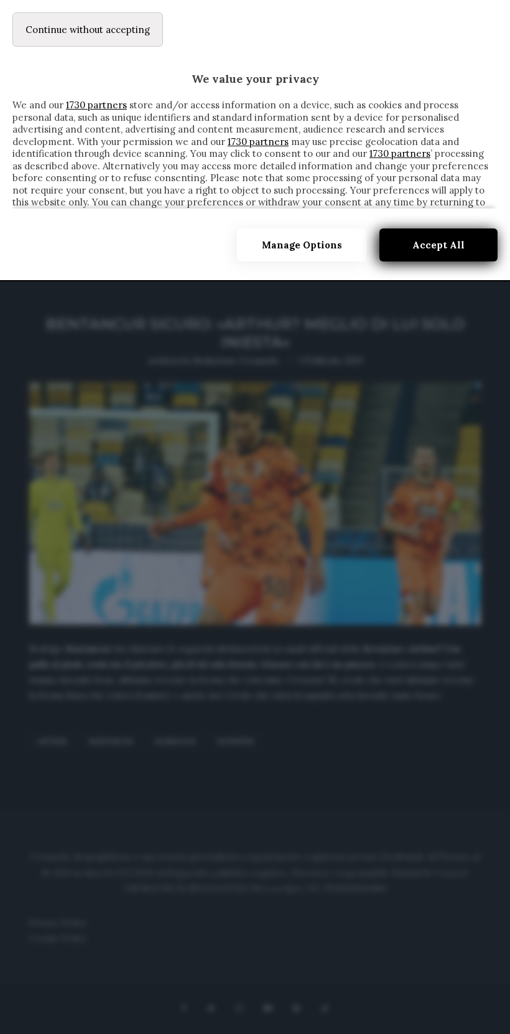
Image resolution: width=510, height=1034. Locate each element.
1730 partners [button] (96, 105)
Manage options (302, 245)
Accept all (438, 245)
